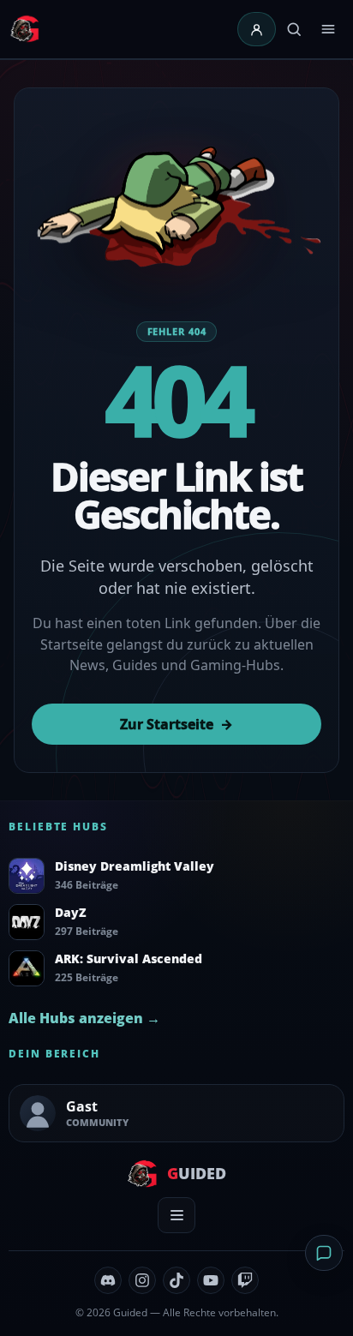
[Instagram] (142, 1280)
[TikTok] (176, 1280)
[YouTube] (210, 1280)
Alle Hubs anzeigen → (84, 1018)
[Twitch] (245, 1280)
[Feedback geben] (324, 1253)
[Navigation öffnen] (328, 29)
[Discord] (108, 1280)
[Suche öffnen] (294, 29)
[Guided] (27, 29)
